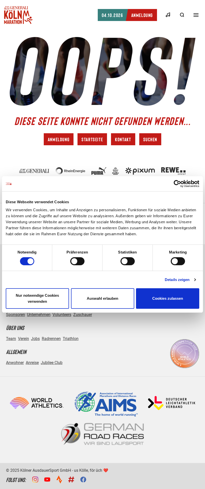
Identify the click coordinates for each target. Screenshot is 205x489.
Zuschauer (82, 314)
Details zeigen (177, 280)
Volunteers (61, 314)
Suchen (150, 139)
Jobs (35, 338)
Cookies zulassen (167, 298)
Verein (23, 338)
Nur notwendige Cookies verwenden (37, 298)
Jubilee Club (51, 362)
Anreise (32, 362)
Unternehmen (38, 314)
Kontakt (123, 139)
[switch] (77, 261)
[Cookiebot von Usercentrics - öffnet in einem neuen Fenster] (177, 184)
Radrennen (51, 338)
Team (11, 338)
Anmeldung (127, 15)
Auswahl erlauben (102, 298)
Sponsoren (15, 314)
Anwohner (15, 362)
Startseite (92, 139)
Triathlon (70, 338)
